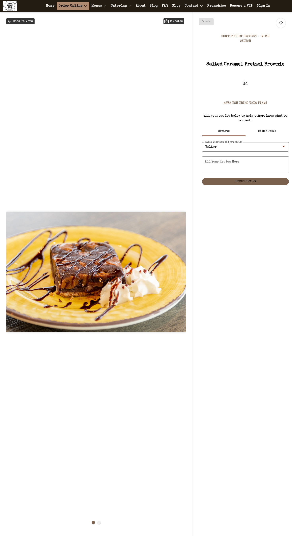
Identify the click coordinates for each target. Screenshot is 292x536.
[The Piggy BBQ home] (21, 6)
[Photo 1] (93, 522)
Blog (154, 6)
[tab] (223, 131)
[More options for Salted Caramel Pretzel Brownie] (281, 23)
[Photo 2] (99, 522)
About (141, 6)
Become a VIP (241, 6)
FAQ (165, 6)
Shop (176, 6)
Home (50, 6)
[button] (73, 6)
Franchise (216, 6)
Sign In (263, 6)
